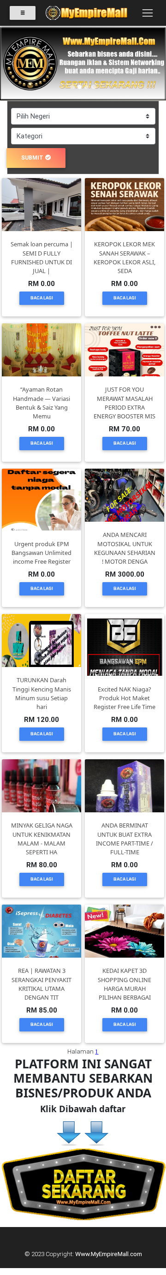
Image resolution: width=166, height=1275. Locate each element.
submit (32, 157)
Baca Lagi (41, 298)
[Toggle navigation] (147, 13)
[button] (12, 64)
